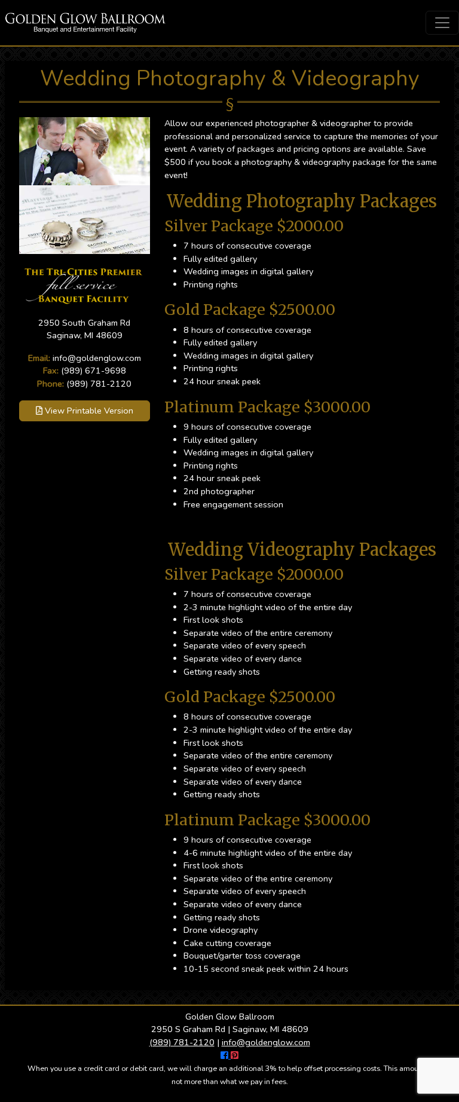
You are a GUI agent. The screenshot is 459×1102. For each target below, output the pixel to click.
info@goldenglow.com (97, 358)
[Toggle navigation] (442, 23)
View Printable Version (87, 411)
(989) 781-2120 (98, 384)
